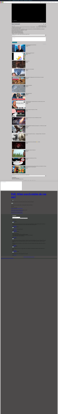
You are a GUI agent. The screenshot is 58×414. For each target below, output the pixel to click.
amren (18, 34)
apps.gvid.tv (30, 0)
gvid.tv (18, 0)
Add (45, 175)
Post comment (15, 42)
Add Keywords (25, 180)
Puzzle (34, 180)
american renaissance (22, 34)
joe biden (13, 34)
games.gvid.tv (26, 0)
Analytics (31, 180)
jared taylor (27, 34)
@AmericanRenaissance (42, 25)
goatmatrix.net (15, 0)
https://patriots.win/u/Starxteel (15, 178)
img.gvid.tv (21, 0)
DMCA (32, 180)
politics (16, 34)
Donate (28, 180)
